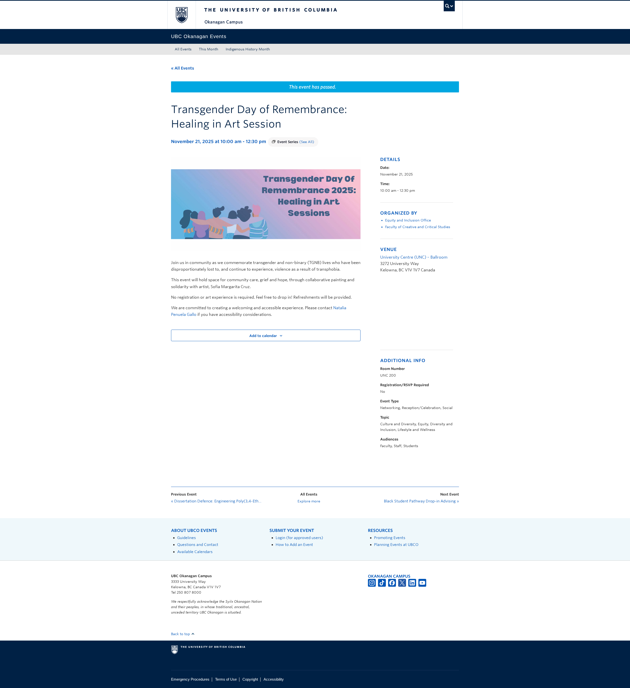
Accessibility (274, 679)
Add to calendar (263, 336)
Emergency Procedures (190, 679)
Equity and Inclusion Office (408, 220)
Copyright (250, 679)
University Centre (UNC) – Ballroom (413, 257)
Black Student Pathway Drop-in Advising (421, 501)
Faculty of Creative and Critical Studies (417, 227)
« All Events (182, 68)
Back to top (181, 634)
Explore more (309, 501)
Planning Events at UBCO (396, 544)
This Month (208, 49)
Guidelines (186, 538)
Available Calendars (195, 552)
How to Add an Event (294, 544)
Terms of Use (226, 679)
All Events (183, 49)
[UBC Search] (449, 6)
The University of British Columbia (181, 15)
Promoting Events (389, 538)
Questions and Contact (197, 544)
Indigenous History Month (248, 49)
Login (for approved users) (299, 538)
